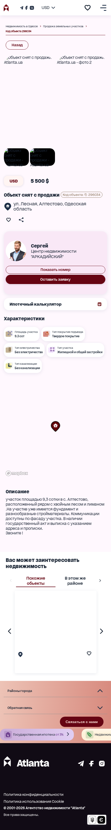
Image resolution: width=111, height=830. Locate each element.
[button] (55, 426)
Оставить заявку (55, 279)
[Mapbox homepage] (16, 473)
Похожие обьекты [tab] (35, 581)
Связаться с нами (82, 722)
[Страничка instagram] (102, 765)
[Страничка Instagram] (31, 8)
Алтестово (51, 203)
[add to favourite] (87, 7)
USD (14, 181)
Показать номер (55, 270)
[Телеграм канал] (22, 8)
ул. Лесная (25, 203)
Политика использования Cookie (34, 801)
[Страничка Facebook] (26, 8)
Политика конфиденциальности (34, 794)
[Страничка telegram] (81, 765)
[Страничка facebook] (91, 765)
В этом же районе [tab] (75, 581)
